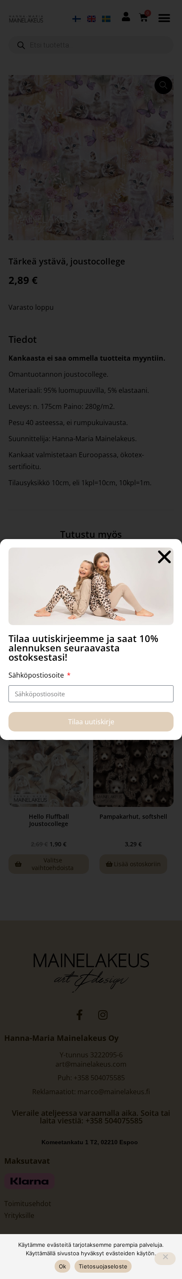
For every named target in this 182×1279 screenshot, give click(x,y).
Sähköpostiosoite (37, 675)
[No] (165, 1258)
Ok (62, 1266)
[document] (91, 639)
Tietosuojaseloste (103, 1266)
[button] (164, 557)
